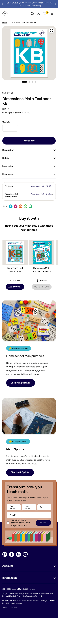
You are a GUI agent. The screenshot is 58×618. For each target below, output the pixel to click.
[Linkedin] (18, 554)
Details (5, 158)
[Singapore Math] (5, 13)
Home (4, 22)
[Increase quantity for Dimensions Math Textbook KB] (15, 128)
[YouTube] (25, 554)
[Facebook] (11, 206)
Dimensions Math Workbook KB (15, 270)
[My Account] (38, 13)
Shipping (6, 113)
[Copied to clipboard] (30, 206)
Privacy (14, 608)
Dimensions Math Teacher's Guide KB (41, 270)
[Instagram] (4, 554)
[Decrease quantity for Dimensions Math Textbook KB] (4, 128)
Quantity (6, 122)
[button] (20, 383)
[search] (32, 13)
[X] (15, 206)
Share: (5, 206)
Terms (4, 608)
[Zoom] (51, 30)
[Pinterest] (20, 206)
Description (8, 150)
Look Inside (7, 166)
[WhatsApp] (25, 206)
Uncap (32, 589)
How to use (8, 174)
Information (9, 577)
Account (7, 566)
